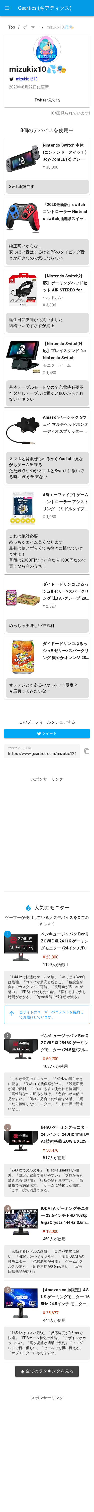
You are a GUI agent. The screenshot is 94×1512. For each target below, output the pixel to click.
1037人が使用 (55, 1066)
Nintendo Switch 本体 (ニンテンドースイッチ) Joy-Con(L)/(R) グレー (64, 152)
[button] (87, 751)
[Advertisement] (47, 832)
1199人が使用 (55, 964)
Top (11, 27)
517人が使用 (54, 1157)
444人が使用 (54, 1320)
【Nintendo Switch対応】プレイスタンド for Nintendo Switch (64, 350)
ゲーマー (31, 27)
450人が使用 (54, 1239)
